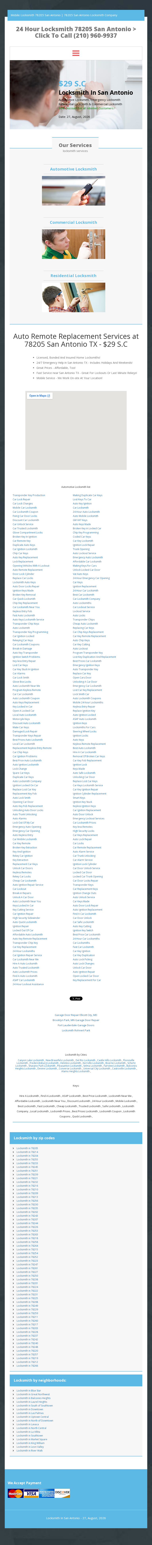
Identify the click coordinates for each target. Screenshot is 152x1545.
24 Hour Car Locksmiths (86, 938)
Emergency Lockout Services (88, 818)
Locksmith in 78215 (27, 1249)
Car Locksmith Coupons (26, 644)
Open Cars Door (82, 677)
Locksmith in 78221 (27, 1178)
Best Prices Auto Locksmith (28, 739)
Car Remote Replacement (87, 847)
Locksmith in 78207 (27, 1219)
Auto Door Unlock (83, 814)
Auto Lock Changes (83, 963)
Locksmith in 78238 (27, 1279)
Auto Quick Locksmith (25, 922)
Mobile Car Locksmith (25, 507)
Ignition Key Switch (83, 930)
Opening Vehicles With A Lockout (31, 565)
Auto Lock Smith (21, 797)
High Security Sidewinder (26, 918)
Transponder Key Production (29, 495)
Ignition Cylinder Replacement (89, 793)
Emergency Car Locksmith (87, 686)
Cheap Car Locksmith (24, 880)
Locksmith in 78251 (27, 1170)
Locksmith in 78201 (27, 1283)
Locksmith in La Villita (28, 1432)
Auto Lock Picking (82, 959)
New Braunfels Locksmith (60, 1060)
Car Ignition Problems (25, 756)
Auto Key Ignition (82, 503)
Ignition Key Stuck (82, 802)
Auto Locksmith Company (27, 781)
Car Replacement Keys (85, 889)
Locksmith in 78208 (27, 1302)
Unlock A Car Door (23, 897)
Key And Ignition (22, 851)
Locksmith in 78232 (27, 1182)
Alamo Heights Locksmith (75, 1071)
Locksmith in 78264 (27, 1245)
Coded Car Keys (82, 536)
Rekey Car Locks (22, 876)
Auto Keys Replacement (26, 702)
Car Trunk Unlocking (84, 855)
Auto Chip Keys (81, 640)
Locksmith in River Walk (30, 1450)
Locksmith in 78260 (27, 1320)
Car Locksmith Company (86, 599)
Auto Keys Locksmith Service (28, 619)
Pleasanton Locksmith (69, 1065)
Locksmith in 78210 (27, 1189)
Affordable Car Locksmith (87, 561)
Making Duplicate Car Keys (87, 495)
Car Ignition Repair (23, 913)
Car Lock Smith (21, 677)
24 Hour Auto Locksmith (86, 511)
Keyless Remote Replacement (89, 744)
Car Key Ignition (81, 951)
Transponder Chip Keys (26, 623)
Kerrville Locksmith (93, 1063)
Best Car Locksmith (83, 594)
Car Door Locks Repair (85, 880)
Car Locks (78, 843)
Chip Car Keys (20, 553)
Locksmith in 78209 (27, 1193)
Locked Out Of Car (23, 930)
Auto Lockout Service (84, 553)
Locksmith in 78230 (27, 1204)
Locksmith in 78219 (27, 1358)
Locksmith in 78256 (27, 1200)
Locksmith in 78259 (27, 1313)
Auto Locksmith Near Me (26, 686)
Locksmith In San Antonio (63, 1518)
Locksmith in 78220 (27, 1350)
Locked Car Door (82, 872)
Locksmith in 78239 (27, 1174)
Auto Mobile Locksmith (85, 516)
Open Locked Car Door (86, 976)
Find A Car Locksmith (84, 913)
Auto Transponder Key (85, 669)
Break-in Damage (22, 648)
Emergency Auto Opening (27, 826)
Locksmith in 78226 (27, 1227)
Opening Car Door (23, 802)
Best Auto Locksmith (84, 748)
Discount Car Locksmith (26, 520)
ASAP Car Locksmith (24, 980)
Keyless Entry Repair (84, 706)
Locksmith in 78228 (27, 1332)
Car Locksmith (81, 507)
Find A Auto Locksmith (25, 976)
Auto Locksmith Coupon (26, 698)
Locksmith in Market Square (32, 1439)
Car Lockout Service (84, 607)
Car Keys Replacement (85, 835)
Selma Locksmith (92, 1065)
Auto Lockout (80, 648)
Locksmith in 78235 (27, 1208)
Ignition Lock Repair (84, 545)
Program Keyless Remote (27, 690)
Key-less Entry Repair (24, 661)
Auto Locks (79, 615)
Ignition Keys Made (23, 590)
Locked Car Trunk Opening (88, 876)
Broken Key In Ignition (25, 536)
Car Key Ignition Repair (85, 789)
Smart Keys (79, 797)
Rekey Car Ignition (23, 855)
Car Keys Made (81, 901)
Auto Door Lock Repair (85, 905)
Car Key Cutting (81, 644)
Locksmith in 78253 (27, 1230)
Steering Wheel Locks (84, 731)
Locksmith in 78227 (27, 1272)
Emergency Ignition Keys (86, 665)
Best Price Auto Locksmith (27, 760)
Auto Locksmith (21, 628)
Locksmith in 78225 (27, 1298)
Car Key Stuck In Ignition (26, 669)
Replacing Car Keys (83, 628)
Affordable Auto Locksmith (28, 934)
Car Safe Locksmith (83, 922)
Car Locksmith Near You (26, 607)
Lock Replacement (23, 561)
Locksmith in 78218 (27, 1238)
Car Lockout (19, 889)
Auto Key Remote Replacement (30, 938)
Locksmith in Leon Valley (30, 1446)
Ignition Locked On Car (25, 785)
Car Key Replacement (24, 947)
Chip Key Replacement (25, 603)
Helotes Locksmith (70, 1063)
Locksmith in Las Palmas (30, 1413)
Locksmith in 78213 (27, 1197)
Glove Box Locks (22, 681)
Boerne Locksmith (115, 1063)
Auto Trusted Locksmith (26, 967)
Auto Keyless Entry (23, 835)
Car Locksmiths (81, 942)
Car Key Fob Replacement (87, 760)
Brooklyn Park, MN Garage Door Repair (76, 1020)
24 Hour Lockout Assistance (28, 984)
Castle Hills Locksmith (109, 1060)
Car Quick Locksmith (24, 599)
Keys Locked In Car (23, 905)
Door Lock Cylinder (23, 574)
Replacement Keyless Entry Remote (32, 748)
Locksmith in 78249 (27, 1305)
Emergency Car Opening (26, 831)
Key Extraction (20, 860)
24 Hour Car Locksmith (85, 590)
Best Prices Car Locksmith (87, 661)
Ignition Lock (80, 764)
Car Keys (78, 582)
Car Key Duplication (84, 955)
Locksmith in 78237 (27, 1335)
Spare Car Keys (21, 773)
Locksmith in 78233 (27, 1163)
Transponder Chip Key (25, 942)
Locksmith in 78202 (27, 1212)
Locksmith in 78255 (27, 1159)
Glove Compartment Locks (28, 532)
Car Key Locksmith (83, 540)
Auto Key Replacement (25, 557)
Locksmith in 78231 (27, 1294)
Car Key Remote (21, 843)
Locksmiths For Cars (84, 727)
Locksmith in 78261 (27, 1268)
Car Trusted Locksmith (25, 528)
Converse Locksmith (70, 1068)
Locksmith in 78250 (27, 1275)
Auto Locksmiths (82, 603)
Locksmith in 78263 (27, 1234)
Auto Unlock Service (84, 897)
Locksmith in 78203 (27, 1328)
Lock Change (20, 768)
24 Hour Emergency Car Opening (91, 578)
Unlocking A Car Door (85, 681)
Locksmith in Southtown (30, 1435)
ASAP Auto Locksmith (84, 719)
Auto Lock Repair (82, 839)
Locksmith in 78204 (27, 1155)
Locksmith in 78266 (27, 1365)
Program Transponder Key (88, 652)
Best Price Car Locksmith (86, 934)
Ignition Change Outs (84, 893)
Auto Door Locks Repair (26, 586)
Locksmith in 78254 (27, 1253)
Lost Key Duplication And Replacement (94, 657)
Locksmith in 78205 (27, 1148)
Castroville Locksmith (124, 1068)
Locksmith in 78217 (27, 1324)
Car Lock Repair (21, 499)
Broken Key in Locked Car (87, 528)
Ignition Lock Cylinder (85, 864)
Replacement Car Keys (25, 864)
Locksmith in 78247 (27, 1264)
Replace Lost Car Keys (85, 781)
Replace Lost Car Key (24, 789)
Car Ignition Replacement (87, 810)
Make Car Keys (21, 727)
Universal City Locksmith (96, 1068)
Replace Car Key (82, 673)
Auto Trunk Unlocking (25, 814)
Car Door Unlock (82, 918)
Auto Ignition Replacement (87, 909)
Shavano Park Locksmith (41, 1065)
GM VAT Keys (80, 520)
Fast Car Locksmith (83, 947)
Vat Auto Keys (80, 574)
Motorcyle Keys (21, 719)
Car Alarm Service (83, 860)
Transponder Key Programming (30, 632)
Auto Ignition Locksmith (26, 764)
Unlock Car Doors (23, 868)
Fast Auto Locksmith (24, 615)
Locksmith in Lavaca (28, 1424)
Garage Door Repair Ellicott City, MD (76, 1015)
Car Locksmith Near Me (26, 959)
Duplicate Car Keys (23, 777)
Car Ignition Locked (23, 636)
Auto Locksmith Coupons (87, 698)
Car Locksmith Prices (84, 822)
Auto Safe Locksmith (84, 773)
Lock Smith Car (81, 694)
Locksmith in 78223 (27, 1260)
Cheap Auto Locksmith (85, 623)
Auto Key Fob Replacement (28, 806)
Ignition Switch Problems (26, 657)
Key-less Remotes (82, 826)
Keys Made (79, 768)
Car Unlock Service (23, 524)
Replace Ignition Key (84, 710)
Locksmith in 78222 (27, 1290)
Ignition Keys (80, 723)
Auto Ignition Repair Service (28, 884)
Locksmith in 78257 (27, 1354)
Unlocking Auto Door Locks (28, 810)
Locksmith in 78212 (27, 1362)
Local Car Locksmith (24, 744)
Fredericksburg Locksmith (44, 1063)
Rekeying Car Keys (23, 640)
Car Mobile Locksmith (25, 839)
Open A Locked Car (23, 710)
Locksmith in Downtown (30, 1409)
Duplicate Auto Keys (24, 545)
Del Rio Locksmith (85, 1060)
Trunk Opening (81, 549)
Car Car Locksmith (23, 694)
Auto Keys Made (82, 524)
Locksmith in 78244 (27, 1223)
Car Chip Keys (20, 752)
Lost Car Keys (20, 665)
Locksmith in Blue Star (29, 1390)
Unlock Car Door (82, 967)
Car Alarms (19, 673)
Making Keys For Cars (85, 565)
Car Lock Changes (23, 503)
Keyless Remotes (22, 872)
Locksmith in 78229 (27, 1309)
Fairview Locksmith (114, 1065)
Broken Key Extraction (25, 847)
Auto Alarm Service (83, 851)
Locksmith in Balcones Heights (33, 1398)
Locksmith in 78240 (27, 1343)
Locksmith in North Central (31, 1428)
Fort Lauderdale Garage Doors (76, 1025)
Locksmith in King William (31, 1443)
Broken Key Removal (24, 594)
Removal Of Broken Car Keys (89, 756)
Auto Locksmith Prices (25, 971)
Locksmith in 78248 (27, 1347)
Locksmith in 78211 (27, 1317)
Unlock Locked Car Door (86, 570)
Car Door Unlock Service (86, 868)
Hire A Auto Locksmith (25, 963)
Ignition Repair (21, 926)
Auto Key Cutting (82, 926)
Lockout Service (81, 611)
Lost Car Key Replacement (87, 690)
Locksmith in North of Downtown (35, 1420)
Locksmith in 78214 (27, 1152)
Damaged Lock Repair (25, 731)
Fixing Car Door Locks (25, 516)
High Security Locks (83, 831)
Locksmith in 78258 (27, 1242)
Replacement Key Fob (25, 793)
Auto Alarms (20, 818)
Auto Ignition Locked (84, 715)
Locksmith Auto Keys (24, 582)
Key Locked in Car (22, 706)
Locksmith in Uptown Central (33, 1417)
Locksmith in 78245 (27, 1167)
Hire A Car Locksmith (84, 752)
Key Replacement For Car (87, 980)
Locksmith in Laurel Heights (32, 1402)
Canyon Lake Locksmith (31, 1060)
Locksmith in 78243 (27, 1215)
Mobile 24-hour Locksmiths (88, 702)
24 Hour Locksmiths (24, 951)
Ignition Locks (80, 735)
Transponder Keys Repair (27, 735)
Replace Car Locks (23, 578)
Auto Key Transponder (25, 652)
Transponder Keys (83, 884)
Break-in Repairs (22, 893)
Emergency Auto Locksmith (88, 557)
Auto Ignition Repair (84, 971)
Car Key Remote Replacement (89, 636)
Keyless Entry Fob (22, 611)
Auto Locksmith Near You (27, 901)
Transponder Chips (84, 619)
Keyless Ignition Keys (84, 806)
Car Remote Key (21, 540)
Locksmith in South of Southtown (35, 1405)
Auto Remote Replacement (28, 570)
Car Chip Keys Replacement (88, 632)
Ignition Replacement (84, 586)
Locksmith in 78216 (27, 1185)
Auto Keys (78, 739)
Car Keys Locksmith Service (88, 785)
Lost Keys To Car (82, 499)
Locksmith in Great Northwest (33, 1394)
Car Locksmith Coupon (25, 511)
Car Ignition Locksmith (25, 549)
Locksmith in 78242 (27, 1339)
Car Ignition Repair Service (27, 955)
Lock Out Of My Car (23, 822)
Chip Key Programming (86, 532)
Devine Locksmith (47, 1068)
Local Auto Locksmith (24, 715)
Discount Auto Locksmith (26, 723)
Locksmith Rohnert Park (76, 1030)
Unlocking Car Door (84, 777)
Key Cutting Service (23, 909)
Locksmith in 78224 (27, 1287)
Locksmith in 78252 (27, 1257)
